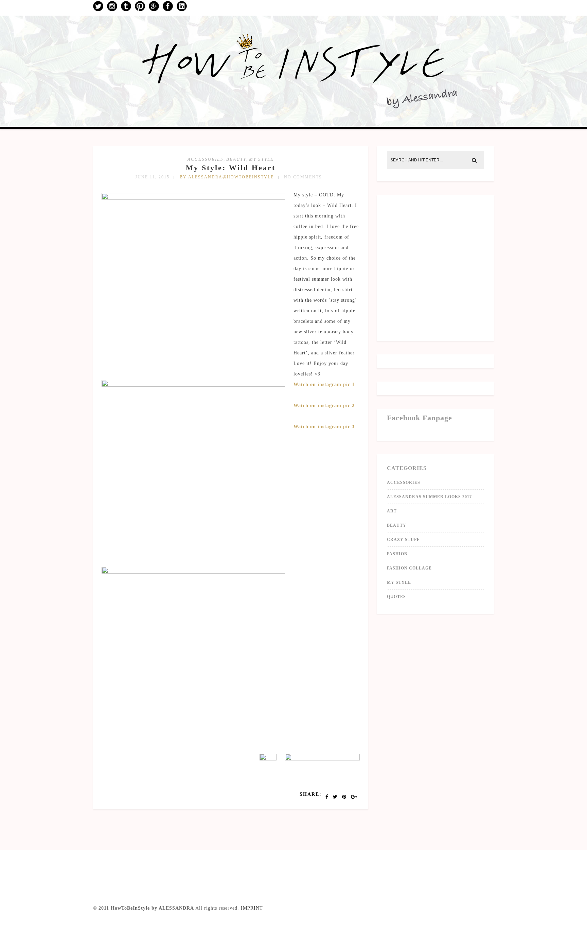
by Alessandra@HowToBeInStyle (227, 177)
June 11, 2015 (152, 177)
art (392, 511)
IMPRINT (252, 908)
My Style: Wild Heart (230, 167)
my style (261, 159)
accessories (206, 159)
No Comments (303, 177)
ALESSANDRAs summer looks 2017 (429, 496)
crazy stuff (403, 539)
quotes (396, 596)
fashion (397, 553)
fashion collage (409, 568)
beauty (236, 159)
